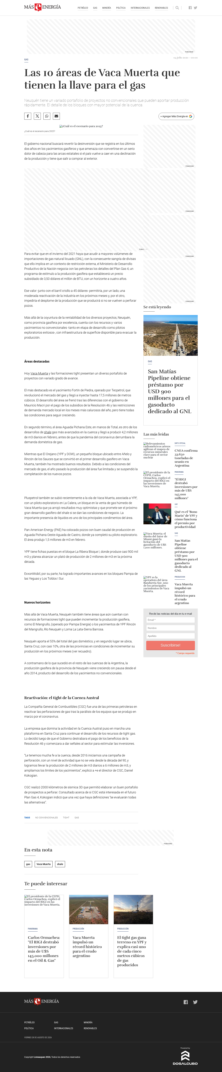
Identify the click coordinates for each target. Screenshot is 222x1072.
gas (26, 59)
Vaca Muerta (39, 373)
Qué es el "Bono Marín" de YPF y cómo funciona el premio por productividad (186, 519)
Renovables (161, 7)
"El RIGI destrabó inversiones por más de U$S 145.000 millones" (186, 488)
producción (180, 577)
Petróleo (83, 7)
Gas (95, 7)
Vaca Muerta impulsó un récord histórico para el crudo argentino (185, 593)
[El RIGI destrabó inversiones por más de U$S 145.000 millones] (157, 481)
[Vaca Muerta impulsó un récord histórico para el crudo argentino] (157, 586)
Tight (66, 817)
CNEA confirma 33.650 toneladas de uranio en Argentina (186, 458)
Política (121, 7)
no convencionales (46, 817)
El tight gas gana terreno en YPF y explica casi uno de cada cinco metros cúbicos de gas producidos (131, 951)
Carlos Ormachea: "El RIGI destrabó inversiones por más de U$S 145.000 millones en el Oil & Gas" (44, 949)
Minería (106, 7)
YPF (176, 504)
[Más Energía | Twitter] (195, 8)
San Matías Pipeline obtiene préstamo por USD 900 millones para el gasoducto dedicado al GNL (169, 391)
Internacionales (140, 7)
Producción (123, 929)
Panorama (179, 472)
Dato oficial (180, 443)
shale (47, 432)
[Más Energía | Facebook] (190, 8)
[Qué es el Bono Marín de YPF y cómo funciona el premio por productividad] (157, 513)
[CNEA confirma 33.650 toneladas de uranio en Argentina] (157, 452)
